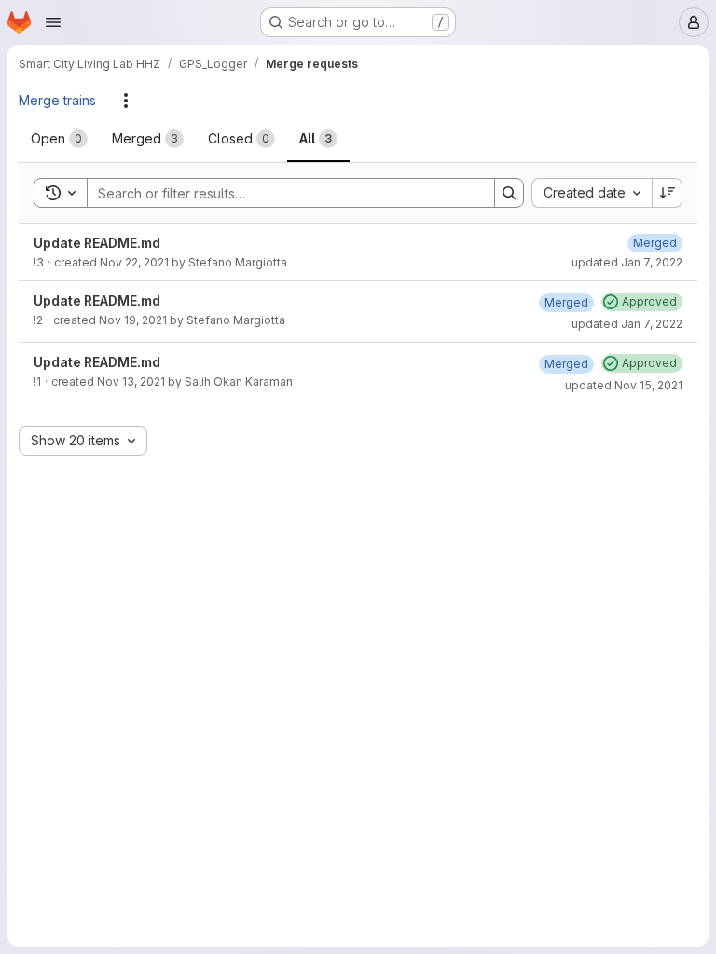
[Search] (509, 193)
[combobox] (591, 193)
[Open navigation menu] (53, 22)
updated (626, 262)
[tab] (59, 139)
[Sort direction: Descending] (667, 193)
